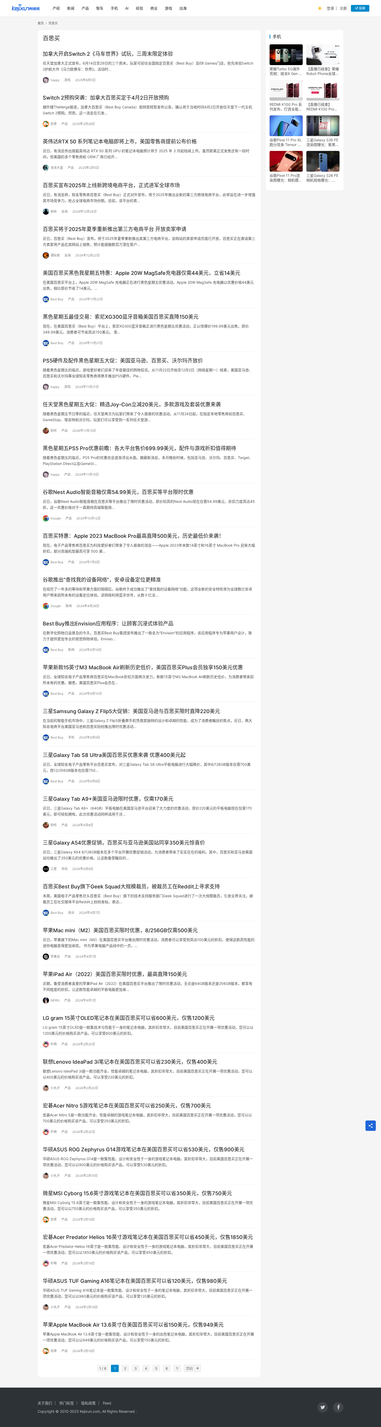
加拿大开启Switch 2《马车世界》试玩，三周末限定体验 (108, 54)
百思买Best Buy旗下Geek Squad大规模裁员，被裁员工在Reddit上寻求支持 (131, 886)
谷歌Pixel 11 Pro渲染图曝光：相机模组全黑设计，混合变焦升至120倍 (286, 178)
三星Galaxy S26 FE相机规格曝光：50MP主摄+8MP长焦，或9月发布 (322, 178)
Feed (107, 1403)
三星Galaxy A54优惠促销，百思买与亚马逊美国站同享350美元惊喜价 (124, 843)
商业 (154, 8)
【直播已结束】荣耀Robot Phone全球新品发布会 (322, 71)
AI (127, 8)
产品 (85, 8)
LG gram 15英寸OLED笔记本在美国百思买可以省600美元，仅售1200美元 (129, 1018)
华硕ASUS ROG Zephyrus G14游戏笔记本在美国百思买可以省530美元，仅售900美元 (143, 1149)
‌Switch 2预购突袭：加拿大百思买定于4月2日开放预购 (106, 98)
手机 (114, 8)
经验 (139, 8)
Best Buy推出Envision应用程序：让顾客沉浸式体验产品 (108, 624)
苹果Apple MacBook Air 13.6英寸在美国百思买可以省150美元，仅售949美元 (133, 1325)
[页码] (197, 1368)
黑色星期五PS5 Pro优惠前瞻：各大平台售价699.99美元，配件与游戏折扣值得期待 (139, 448)
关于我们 (45, 1403)
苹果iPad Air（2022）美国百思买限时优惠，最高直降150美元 (115, 974)
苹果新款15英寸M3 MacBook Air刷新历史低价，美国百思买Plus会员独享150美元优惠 (143, 667)
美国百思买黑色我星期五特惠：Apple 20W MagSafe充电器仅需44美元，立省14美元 (141, 273)
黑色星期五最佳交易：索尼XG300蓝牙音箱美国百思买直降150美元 (121, 317)
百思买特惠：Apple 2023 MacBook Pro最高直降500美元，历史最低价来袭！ (133, 536)
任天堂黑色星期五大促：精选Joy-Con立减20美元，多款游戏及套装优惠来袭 (132, 404)
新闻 (70, 8)
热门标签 (66, 1403)
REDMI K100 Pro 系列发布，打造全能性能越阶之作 (286, 107)
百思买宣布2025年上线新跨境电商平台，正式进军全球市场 (111, 185)
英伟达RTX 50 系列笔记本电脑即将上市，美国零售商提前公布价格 (120, 141)
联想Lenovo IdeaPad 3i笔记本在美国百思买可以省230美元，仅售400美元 (130, 1062)
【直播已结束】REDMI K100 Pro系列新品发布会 (322, 107)
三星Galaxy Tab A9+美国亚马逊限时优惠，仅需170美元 (108, 799)
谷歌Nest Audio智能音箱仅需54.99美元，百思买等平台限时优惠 (118, 492)
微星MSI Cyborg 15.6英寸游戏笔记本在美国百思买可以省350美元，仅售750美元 (137, 1193)
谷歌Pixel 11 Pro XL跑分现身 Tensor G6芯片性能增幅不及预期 (286, 142)
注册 (343, 8)
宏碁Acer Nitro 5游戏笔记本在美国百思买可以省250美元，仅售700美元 (127, 1106)
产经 (56, 8)
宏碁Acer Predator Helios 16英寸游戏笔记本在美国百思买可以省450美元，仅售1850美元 (148, 1237)
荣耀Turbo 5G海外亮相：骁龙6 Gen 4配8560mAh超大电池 (285, 71)
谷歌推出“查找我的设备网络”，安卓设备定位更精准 (102, 580)
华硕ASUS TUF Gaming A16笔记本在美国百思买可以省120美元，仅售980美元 (135, 1281)
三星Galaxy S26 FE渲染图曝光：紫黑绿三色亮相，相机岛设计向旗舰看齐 (322, 142)
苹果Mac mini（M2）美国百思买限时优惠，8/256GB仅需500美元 (120, 930)
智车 (99, 8)
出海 (183, 8)
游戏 (168, 8)
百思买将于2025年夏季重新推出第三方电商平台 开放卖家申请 (114, 229)
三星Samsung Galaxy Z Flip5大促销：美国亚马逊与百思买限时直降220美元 (131, 711)
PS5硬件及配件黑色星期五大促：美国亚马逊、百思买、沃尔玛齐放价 (123, 361)
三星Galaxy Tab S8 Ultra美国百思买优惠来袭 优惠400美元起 (114, 755)
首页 (41, 23)
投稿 (361, 8)
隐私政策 (88, 1403)
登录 (330, 8)
